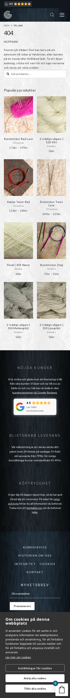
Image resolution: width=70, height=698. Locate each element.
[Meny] (62, 15)
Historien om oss (35, 555)
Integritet (25, 564)
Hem (6, 25)
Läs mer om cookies (18, 657)
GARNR (8, 15)
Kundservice (35, 547)
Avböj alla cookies (35, 678)
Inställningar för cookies (35, 668)
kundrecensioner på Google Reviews (34, 392)
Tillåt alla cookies (35, 688)
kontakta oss (34, 507)
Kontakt (35, 572)
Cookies (48, 564)
